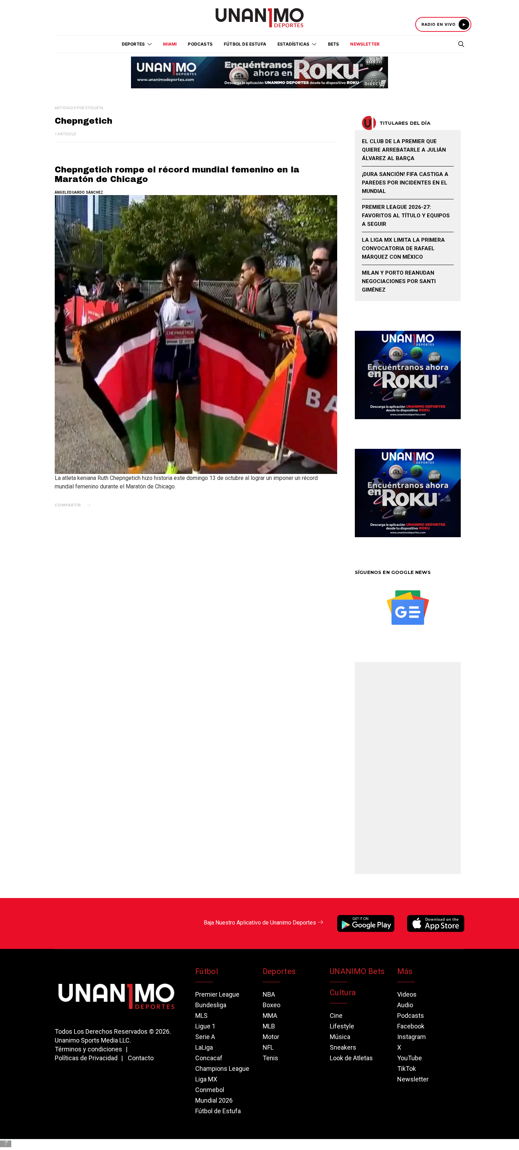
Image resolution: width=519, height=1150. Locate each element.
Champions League (222, 1068)
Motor (271, 1036)
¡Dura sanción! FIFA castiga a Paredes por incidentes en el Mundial (405, 182)
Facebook (410, 1026)
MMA (270, 1015)
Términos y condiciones (88, 1049)
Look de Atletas (351, 1058)
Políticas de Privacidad (86, 1058)
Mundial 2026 (214, 1100)
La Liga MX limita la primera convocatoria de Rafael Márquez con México (403, 248)
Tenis (270, 1058)
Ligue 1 (205, 1026)
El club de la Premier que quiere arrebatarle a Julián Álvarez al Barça (404, 150)
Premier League (217, 994)
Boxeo (271, 1005)
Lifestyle (342, 1026)
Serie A (205, 1036)
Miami (170, 44)
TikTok (406, 1068)
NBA (269, 994)
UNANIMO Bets (357, 971)
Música (340, 1036)
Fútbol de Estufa (245, 44)
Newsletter (365, 44)
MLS (201, 1015)
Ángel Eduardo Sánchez (79, 192)
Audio (405, 1005)
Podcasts (200, 44)
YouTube (409, 1058)
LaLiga (204, 1047)
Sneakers (343, 1047)
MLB (269, 1026)
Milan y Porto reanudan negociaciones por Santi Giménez (399, 281)
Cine (336, 1015)
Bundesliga (210, 1005)
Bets (333, 44)
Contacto (141, 1058)
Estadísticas (293, 44)
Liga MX (206, 1079)
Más (405, 971)
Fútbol (206, 971)
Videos (407, 994)
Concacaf (208, 1058)
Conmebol (209, 1089)
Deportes (279, 971)
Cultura (343, 992)
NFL (268, 1047)
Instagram (411, 1036)
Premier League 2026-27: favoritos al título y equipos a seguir (406, 215)
